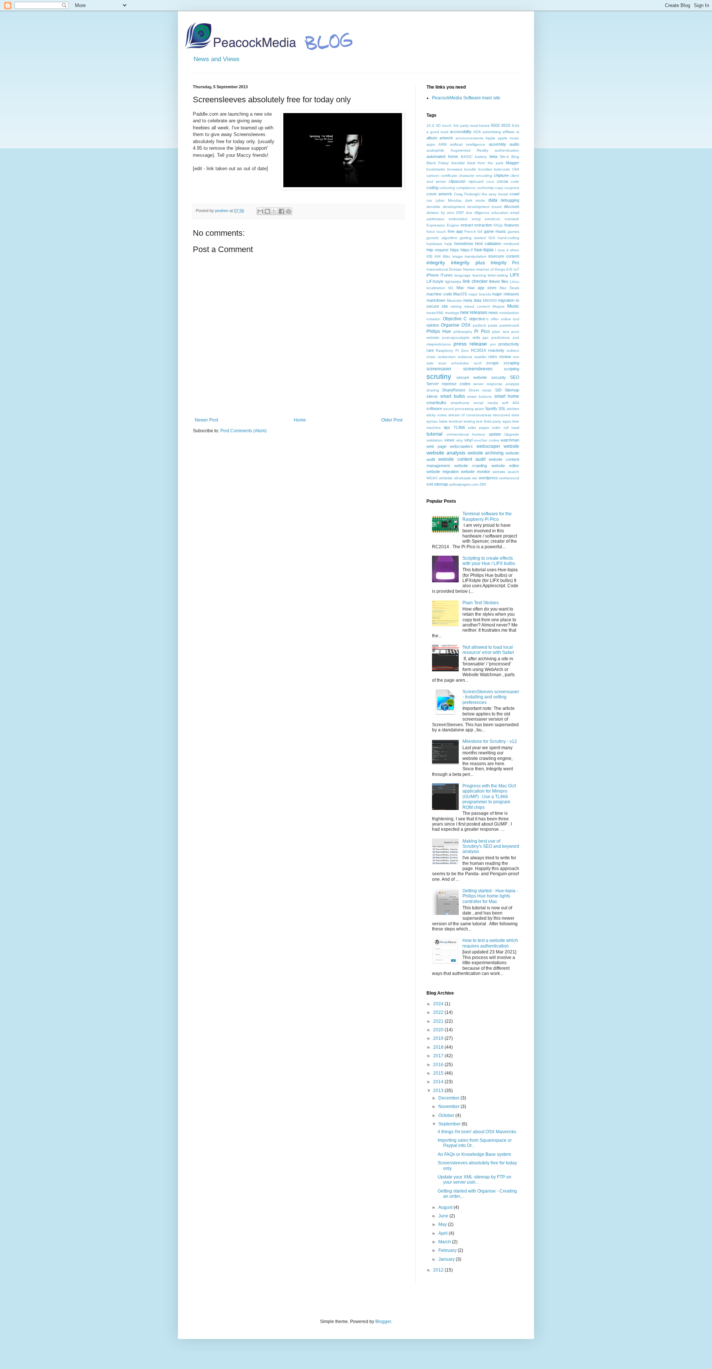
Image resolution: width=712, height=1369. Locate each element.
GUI (491, 238)
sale (430, 363)
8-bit (515, 125)
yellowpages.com (463, 484)
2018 (439, 1047)
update (495, 434)
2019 (439, 1038)
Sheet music (480, 390)
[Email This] (260, 211)
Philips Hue (438, 331)
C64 (515, 169)
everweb (512, 219)
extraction (483, 225)
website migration (442, 471)
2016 (439, 1064)
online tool (510, 319)
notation (433, 319)
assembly (497, 144)
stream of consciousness (469, 415)
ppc (485, 337)
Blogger (383, 1321)
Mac (460, 287)
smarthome (460, 403)
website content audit (461, 459)
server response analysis (496, 384)
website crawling (470, 465)
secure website (471, 377)
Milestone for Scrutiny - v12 (489, 741)
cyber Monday (448, 200)
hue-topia (484, 249)
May (443, 1224)
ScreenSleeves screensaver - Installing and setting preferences (490, 697)
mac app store (482, 287)
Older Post (391, 420)
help (448, 244)
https (454, 250)
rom (516, 357)
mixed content (477, 306)
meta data (472, 300)
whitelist (445, 478)
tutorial (434, 434)
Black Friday (437, 163)
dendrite (433, 207)
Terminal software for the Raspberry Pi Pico (487, 516)
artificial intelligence (467, 144)
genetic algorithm (441, 238)
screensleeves (477, 368)
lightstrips (453, 282)
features (511, 225)
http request (437, 250)
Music (513, 306)
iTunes (447, 275)
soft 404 (510, 403)
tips (447, 427)
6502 (495, 125)
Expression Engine (442, 225)
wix (474, 478)
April (443, 1233)
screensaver (438, 368)
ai (517, 132)
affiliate (508, 132)
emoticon (492, 219)
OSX (466, 325)
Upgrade (511, 434)
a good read (437, 132)
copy (499, 188)
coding (432, 187)
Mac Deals (509, 288)
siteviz (432, 396)
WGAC (432, 478)
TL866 (459, 427)
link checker (475, 281)
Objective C (455, 318)
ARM (442, 144)
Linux (514, 282)
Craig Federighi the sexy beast (481, 194)
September (450, 1124)
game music (495, 231)
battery (481, 157)
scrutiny (438, 376)
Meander (454, 300)
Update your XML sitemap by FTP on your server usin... (474, 1179)
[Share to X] (274, 211)
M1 (451, 288)
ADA (477, 132)
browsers (454, 169)
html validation (488, 243)
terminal (455, 421)
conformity (485, 188)
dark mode (475, 200)
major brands (479, 294)
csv (429, 200)
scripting (511, 369)
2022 (439, 1012)
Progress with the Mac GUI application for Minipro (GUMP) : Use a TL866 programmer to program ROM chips (489, 796)
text (479, 421)
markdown (435, 300)
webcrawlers (461, 446)
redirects (465, 357)
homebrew (463, 243)
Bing (515, 157)
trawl (515, 428)
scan (442, 363)
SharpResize (453, 390)
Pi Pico (482, 331)
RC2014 (478, 350)
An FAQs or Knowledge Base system (474, 1154)
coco (490, 181)
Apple (490, 138)
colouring (447, 188)
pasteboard (509, 325)
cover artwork (439, 194)
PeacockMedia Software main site (466, 97)
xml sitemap (437, 484)
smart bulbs (452, 396)
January (447, 1259)
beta (493, 156)
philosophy (463, 332)
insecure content (503, 256)
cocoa (502, 181)
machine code (439, 294)
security (498, 377)
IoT (516, 269)
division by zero (440, 213)
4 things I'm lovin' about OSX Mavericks (477, 1131)
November (449, 1106)
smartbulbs (436, 402)
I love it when (507, 250)
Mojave (498, 306)
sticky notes (436, 415)
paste (493, 325)
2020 (439, 1029)
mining (456, 306)
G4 (479, 231)
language (462, 275)
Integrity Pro (505, 262)
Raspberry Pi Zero (452, 350)
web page (436, 446)
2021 (439, 1021)
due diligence (478, 213)
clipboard (476, 181)
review (505, 356)
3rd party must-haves (471, 125)
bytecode (502, 169)
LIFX (514, 275)
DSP (460, 213)
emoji (476, 219)
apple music (508, 138)
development (454, 207)
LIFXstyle (435, 281)
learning (479, 275)
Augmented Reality (469, 150)
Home (300, 420)
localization (435, 288)
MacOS (460, 294)
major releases (505, 294)
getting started (473, 238)
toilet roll (500, 428)
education (499, 213)
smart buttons (479, 396)
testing (469, 421)
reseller (480, 357)
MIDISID (490, 300)
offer (494, 319)
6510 (505, 125)
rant (430, 350)
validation (434, 440)
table (443, 421)
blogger (512, 163)
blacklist (458, 163)
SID (498, 390)
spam (479, 409)
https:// (467, 250)
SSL (502, 408)
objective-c (479, 319)
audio (514, 144)
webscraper (488, 446)
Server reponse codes (448, 383)
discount (511, 206)
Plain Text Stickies (480, 602)
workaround (509, 478)
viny (459, 440)
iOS (509, 269)
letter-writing (498, 275)
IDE (429, 256)
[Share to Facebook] (281, 211)
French (470, 231)
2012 (439, 1270)
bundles (485, 169)
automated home (442, 156)
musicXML (435, 313)
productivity (508, 344)
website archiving (486, 453)
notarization (509, 313)
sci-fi (477, 363)
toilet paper (478, 428)
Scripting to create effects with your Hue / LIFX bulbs (488, 561)
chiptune (501, 175)
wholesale (462, 478)
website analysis (445, 453)
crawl (514, 194)
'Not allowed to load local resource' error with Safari (488, 650)
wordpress (488, 478)
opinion (432, 325)
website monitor (475, 471)
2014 (439, 1081)
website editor (505, 465)
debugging (510, 200)
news (493, 312)
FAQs (498, 225)
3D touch (444, 125)
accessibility (461, 131)
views (449, 440)
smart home (506, 396)
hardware (434, 244)
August (446, 1207)
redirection (447, 357)
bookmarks (435, 169)
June (443, 1215)
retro (492, 356)
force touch (436, 231)
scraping (511, 363)
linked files (498, 281)
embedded (458, 219)
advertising (491, 132)
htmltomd (511, 244)
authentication (507, 150)
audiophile (435, 150)
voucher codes (486, 440)
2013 (439, 1090)
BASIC (466, 157)
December (449, 1098)
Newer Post (206, 420)
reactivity (496, 350)
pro (493, 344)
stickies (513, 409)
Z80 (482, 484)
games (513, 231)
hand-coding (508, 238)
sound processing (458, 409)
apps (430, 144)
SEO (514, 377)
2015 (439, 1073)
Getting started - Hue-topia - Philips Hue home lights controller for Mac (490, 896)
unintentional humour (465, 434)
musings (452, 313)
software (434, 408)
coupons (511, 188)
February (448, 1250)
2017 (439, 1055)
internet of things (490, 269)
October (446, 1115)
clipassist (457, 181)
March (445, 1241)
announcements (469, 138)
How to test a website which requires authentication (490, 943)
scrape (492, 363)
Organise (450, 325)
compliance (465, 188)
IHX (438, 256)
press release (470, 344)
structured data (506, 415)
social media (486, 403)
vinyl (468, 440)
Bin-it (504, 157)
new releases (473, 312)
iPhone (432, 275)
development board (484, 207)
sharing (432, 390)
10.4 (430, 125)
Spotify (491, 408)
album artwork (439, 138)
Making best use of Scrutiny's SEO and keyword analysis (490, 846)
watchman (510, 440)
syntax (432, 421)
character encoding (475, 175)
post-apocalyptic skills (461, 337)
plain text (500, 332)
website (511, 446)
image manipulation (469, 256)
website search (505, 472)
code (515, 181)
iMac (447, 256)
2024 (439, 1003)
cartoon (432, 175)
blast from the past (485, 163)
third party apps (497, 421)
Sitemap (512, 390)
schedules (460, 363)
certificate (449, 175)
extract (467, 225)
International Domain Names (450, 269)
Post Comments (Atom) (243, 430)
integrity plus (468, 262)
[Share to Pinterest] (288, 211)
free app (455, 231)
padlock (479, 325)
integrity (435, 262)
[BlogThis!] (267, 211)
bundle (470, 169)
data (492, 200)
